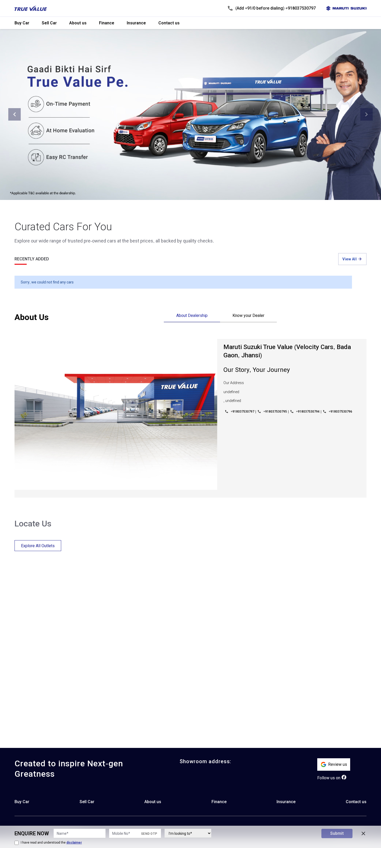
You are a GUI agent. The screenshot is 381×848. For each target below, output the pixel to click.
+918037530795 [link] (275, 411)
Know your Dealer (248, 315)
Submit (337, 833)
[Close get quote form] (363, 833)
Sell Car (49, 22)
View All (349, 259)
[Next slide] (366, 114)
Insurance (136, 22)
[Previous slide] (14, 114)
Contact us (169, 22)
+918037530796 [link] (340, 411)
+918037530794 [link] (308, 411)
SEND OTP (149, 834)
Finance (106, 22)
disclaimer (74, 842)
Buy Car (22, 22)
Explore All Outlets (38, 545)
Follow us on (328, 777)
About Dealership (192, 315)
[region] (265, 633)
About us (78, 22)
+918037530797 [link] (242, 411)
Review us (337, 764)
